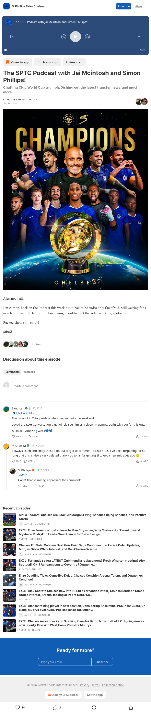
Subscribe (123, 6)
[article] (75, 519)
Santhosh (18, 408)
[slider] (71, 50)
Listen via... (74, 62)
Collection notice (113, 685)
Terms (96, 685)
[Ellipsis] (146, 408)
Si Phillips (9, 99)
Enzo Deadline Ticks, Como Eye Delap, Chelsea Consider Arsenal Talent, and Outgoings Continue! (81, 577)
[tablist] (20, 372)
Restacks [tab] (29, 372)
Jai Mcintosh (29, 99)
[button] (11, 36)
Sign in (140, 6)
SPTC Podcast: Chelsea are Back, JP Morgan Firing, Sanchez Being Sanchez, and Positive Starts (82, 517)
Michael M (19, 445)
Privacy (84, 685)
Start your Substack (65, 695)
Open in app (20, 62)
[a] (9, 519)
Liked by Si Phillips (25, 412)
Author (23, 474)
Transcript (50, 62)
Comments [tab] (12, 372)
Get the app (95, 695)
